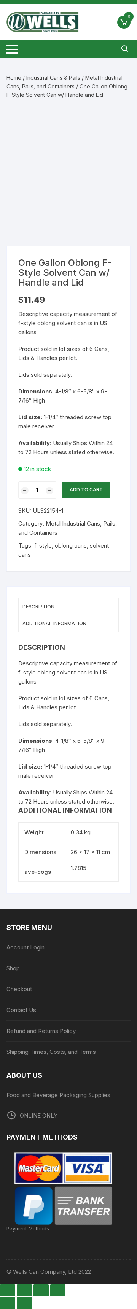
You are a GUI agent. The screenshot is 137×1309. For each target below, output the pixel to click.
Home (13, 77)
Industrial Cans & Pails (53, 77)
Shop (13, 968)
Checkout (19, 989)
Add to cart (86, 490)
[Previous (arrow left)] (7, 1303)
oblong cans (71, 545)
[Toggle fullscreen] (24, 1290)
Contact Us (21, 1010)
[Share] (41, 1290)
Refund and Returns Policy (41, 1030)
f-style (43, 545)
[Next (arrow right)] (24, 1303)
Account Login (25, 947)
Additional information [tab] (54, 623)
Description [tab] (38, 606)
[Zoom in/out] (7, 1290)
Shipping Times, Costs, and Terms (51, 1051)
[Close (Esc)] (57, 1290)
